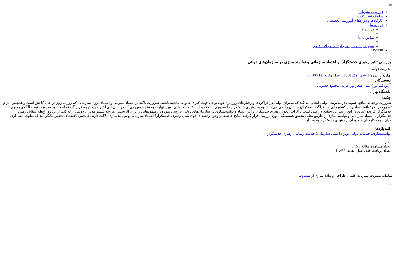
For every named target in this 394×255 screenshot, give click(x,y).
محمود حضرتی (328, 85)
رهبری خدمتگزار (279, 133)
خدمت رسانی (304, 133)
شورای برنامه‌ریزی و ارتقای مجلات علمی (343, 46)
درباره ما (376, 25)
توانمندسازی (381, 133)
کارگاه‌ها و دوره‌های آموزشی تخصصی (355, 20)
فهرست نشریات (370, 12)
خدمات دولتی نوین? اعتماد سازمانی (343, 133)
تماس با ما (366, 37)
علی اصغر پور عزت (356, 85)
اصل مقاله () (324, 75)
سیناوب (304, 175)
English (377, 50)
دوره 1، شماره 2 (365, 75)
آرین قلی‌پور (382, 85)
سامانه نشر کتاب (370, 16)
